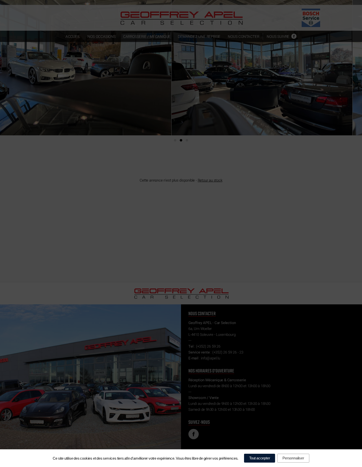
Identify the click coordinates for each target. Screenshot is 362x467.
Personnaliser (293, 458)
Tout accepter (259, 458)
